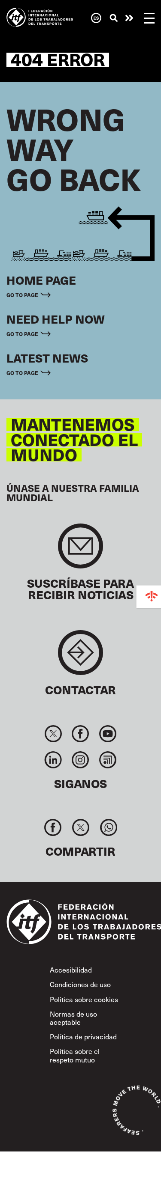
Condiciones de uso (80, 984)
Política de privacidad (83, 1036)
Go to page (22, 294)
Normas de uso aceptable (73, 1018)
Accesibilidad (71, 969)
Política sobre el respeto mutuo (75, 1055)
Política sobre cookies (84, 999)
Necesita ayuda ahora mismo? (129, 18)
